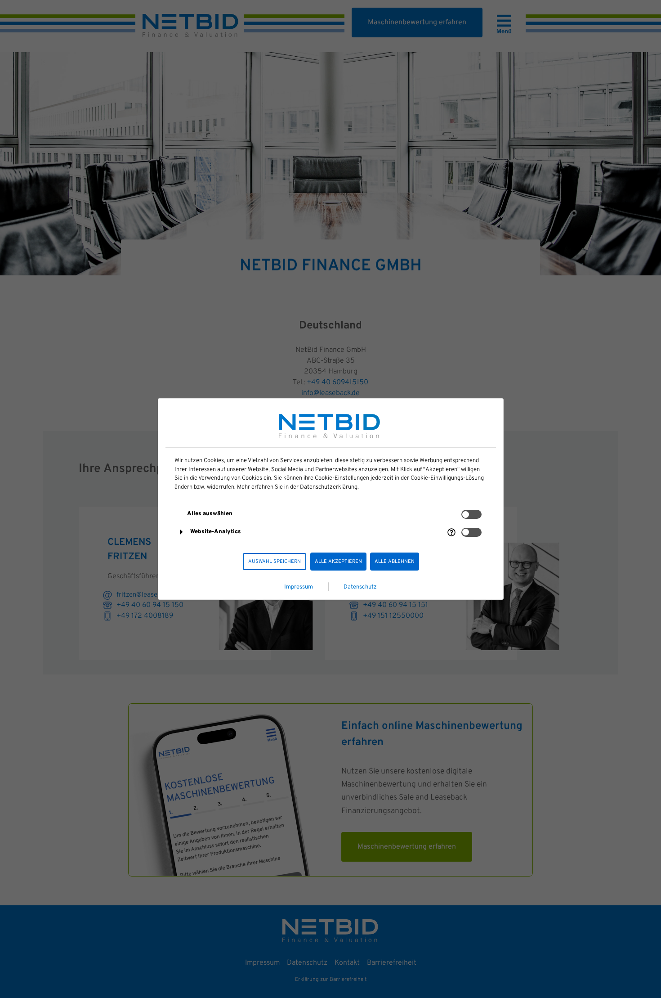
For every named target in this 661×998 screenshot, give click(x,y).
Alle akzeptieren (338, 561)
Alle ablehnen (395, 561)
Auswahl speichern (274, 561)
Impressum (298, 587)
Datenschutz (360, 587)
